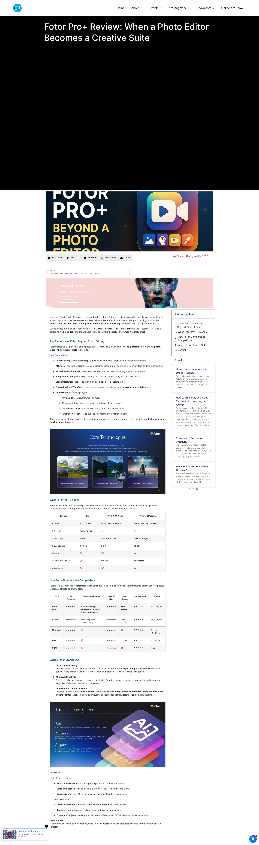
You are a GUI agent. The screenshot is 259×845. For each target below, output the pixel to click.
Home (121, 8)
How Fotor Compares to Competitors (191, 338)
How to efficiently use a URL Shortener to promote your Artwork (192, 401)
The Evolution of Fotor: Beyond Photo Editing (190, 325)
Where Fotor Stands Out (191, 345)
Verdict (182, 349)
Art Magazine (178, 8)
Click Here (68, 299)
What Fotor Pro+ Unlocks (192, 331)
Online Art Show (232, 8)
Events (154, 8)
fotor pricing (129, 508)
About (135, 8)
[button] (55, 257)
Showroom (204, 8)
